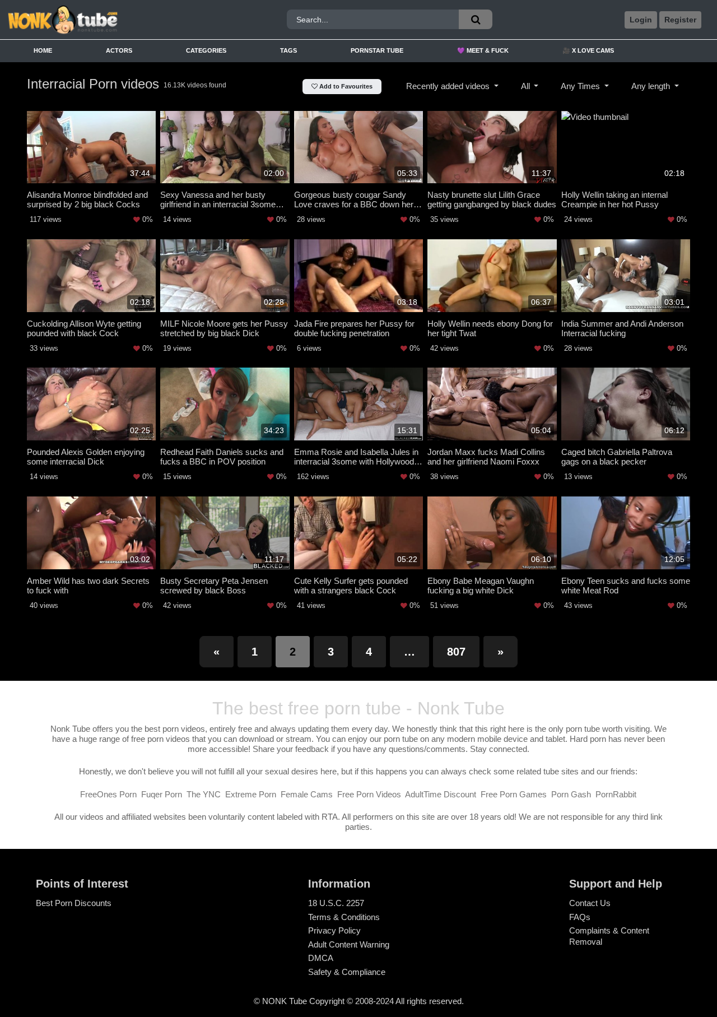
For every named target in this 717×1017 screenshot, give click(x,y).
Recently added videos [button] (449, 86)
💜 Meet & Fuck (483, 50)
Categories (206, 50)
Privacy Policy (334, 930)
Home (43, 50)
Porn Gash (571, 794)
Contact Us (590, 903)
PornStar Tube (377, 50)
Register (680, 19)
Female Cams (307, 794)
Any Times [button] (581, 86)
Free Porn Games (514, 794)
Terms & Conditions (344, 917)
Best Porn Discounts (73, 903)
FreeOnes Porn (108, 794)
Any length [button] (651, 86)
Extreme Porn (250, 794)
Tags (288, 50)
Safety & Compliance (346, 972)
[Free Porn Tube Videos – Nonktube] (95, 20)
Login (641, 19)
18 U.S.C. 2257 (336, 903)
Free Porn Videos (369, 794)
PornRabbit (615, 794)
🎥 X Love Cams (588, 50)
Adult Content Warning (348, 944)
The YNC (204, 794)
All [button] (526, 86)
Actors (119, 50)
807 (456, 652)
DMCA (320, 958)
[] (475, 19)
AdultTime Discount (440, 794)
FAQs (579, 917)
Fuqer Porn (161, 794)
